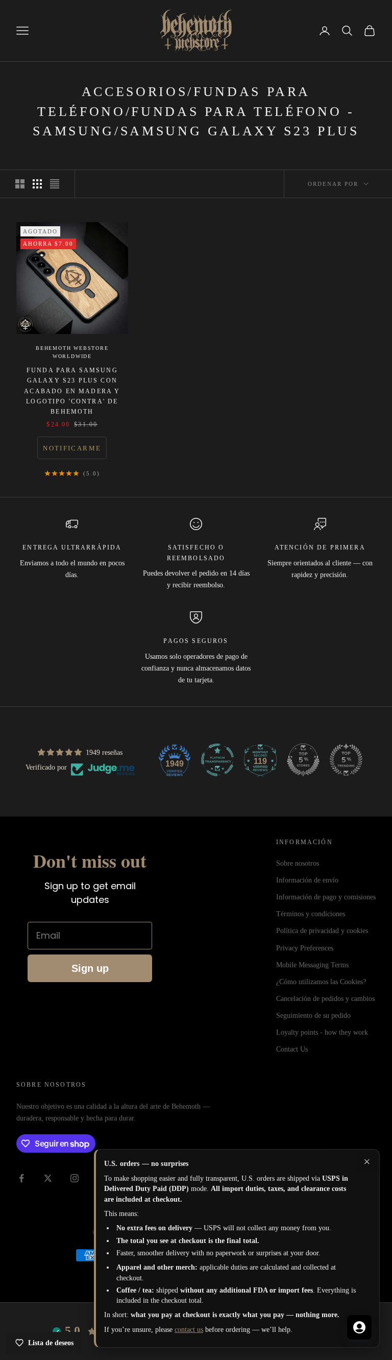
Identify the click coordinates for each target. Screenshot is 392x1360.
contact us (189, 1329)
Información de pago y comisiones (326, 897)
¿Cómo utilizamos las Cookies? (321, 982)
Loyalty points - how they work (322, 1032)
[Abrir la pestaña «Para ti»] (359, 1327)
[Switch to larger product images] (19, 184)
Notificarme (72, 448)
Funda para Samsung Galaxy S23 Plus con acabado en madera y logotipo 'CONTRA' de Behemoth (72, 391)
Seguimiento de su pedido (313, 1015)
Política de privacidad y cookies (322, 931)
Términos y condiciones (310, 914)
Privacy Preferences (304, 948)
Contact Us (292, 1049)
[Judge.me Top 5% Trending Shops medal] (346, 760)
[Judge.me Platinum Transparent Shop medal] (217, 760)
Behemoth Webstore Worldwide (72, 352)
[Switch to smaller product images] (37, 184)
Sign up (90, 968)
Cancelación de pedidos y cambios (325, 999)
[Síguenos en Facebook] (21, 1178)
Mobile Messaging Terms (312, 965)
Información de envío (307, 880)
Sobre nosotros (297, 863)
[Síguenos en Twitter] (48, 1178)
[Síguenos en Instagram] (74, 1178)
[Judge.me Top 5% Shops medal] (303, 760)
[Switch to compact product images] (54, 184)
